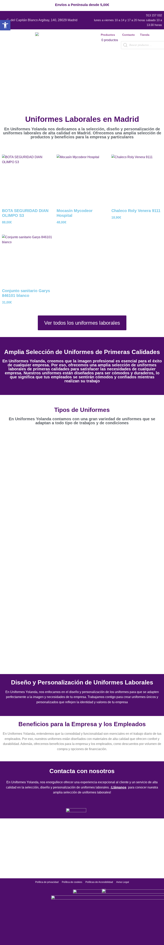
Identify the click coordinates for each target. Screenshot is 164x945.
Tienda (144, 34)
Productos (108, 34)
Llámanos (118, 787)
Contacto (128, 34)
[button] (109, 35)
